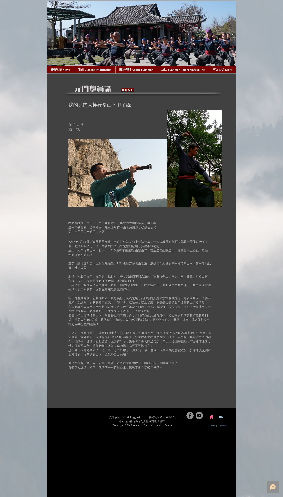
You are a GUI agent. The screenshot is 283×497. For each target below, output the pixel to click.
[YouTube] (199, 415)
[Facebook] (190, 415)
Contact (222, 425)
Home (212, 425)
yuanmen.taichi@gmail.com (130, 417)
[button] (141, 33)
